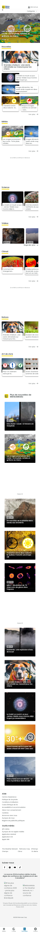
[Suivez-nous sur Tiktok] (20, 867)
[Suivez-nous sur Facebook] (4, 867)
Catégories (31, 11)
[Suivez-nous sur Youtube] (14, 867)
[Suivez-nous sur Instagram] (9, 867)
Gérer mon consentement (11, 810)
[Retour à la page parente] (3, 10)
